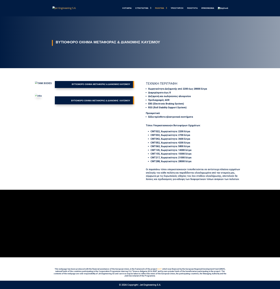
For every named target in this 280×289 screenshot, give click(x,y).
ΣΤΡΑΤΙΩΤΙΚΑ (141, 8)
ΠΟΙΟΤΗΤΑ (192, 8)
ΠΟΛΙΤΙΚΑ (159, 8)
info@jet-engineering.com (182, 220)
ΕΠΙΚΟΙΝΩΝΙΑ (207, 8)
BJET (160, 269)
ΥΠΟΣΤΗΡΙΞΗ (177, 8)
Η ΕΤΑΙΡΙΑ (127, 8)
